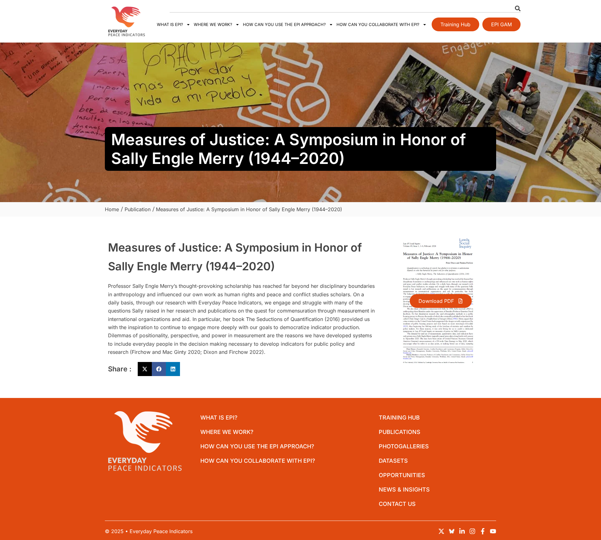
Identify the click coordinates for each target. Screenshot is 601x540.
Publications (399, 432)
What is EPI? (170, 24)
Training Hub (399, 417)
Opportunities (402, 475)
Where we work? (213, 24)
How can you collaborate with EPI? (377, 24)
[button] (145, 369)
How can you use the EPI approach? (284, 24)
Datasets (393, 460)
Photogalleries (404, 446)
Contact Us (397, 504)
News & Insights (404, 489)
